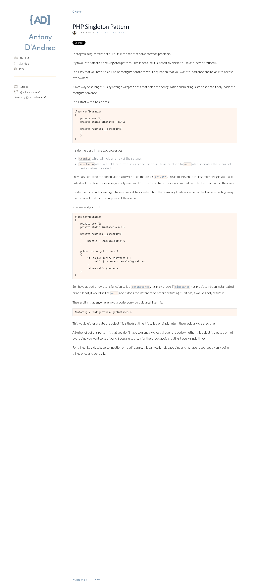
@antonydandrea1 (151, 579)
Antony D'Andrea (110, 32)
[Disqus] (154, 412)
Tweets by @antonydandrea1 (30, 97)
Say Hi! (110, 579)
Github (127, 579)
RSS (173, 579)
